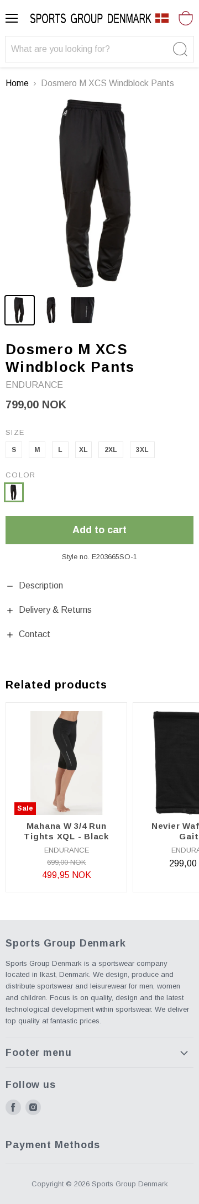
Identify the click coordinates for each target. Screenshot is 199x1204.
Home (17, 83)
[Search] (178, 49)
